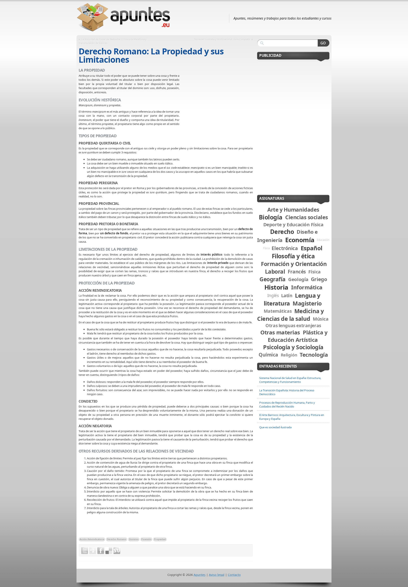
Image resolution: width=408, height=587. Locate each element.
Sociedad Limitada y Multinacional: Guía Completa (222, 39)
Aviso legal (216, 575)
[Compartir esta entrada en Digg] (92, 550)
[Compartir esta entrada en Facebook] (100, 550)
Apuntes (199, 575)
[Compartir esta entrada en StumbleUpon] (116, 550)
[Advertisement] (216, 104)
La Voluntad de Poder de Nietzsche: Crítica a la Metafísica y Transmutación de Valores (113, 41)
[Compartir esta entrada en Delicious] (108, 550)
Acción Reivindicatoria (92, 539)
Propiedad (160, 539)
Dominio (134, 539)
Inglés (273, 295)
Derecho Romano (116, 539)
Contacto (234, 575)
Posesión (146, 539)
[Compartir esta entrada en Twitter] (84, 550)
